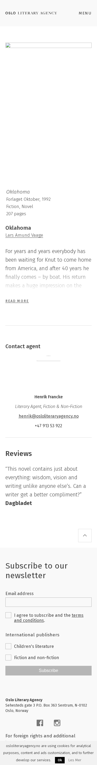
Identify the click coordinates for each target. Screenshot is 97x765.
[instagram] (57, 723)
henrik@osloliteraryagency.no (49, 416)
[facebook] (40, 723)
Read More (17, 301)
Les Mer (74, 760)
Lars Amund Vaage (24, 235)
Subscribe (48, 670)
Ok (60, 760)
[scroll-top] (85, 535)
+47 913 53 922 (48, 425)
